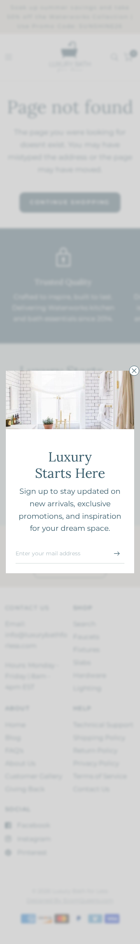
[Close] (134, 371)
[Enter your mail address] (116, 553)
